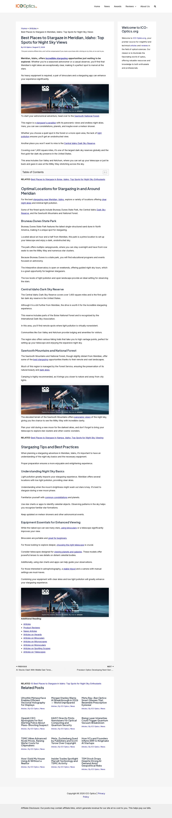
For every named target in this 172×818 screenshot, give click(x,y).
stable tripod (69, 569)
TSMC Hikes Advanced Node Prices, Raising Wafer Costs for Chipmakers (34, 742)
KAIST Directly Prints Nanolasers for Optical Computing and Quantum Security (64, 721)
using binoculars (69, 528)
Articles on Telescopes (34, 652)
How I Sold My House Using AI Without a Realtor (33, 761)
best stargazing (40, 359)
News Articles (30, 631)
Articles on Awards (32, 634)
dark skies (44, 370)
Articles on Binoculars (33, 638)
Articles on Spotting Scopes (36, 648)
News (42, 709)
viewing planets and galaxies (68, 552)
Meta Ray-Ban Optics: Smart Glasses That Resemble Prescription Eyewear (94, 701)
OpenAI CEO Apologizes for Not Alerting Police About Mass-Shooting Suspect (34, 721)
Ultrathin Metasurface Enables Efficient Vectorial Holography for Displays (33, 701)
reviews (144, 45)
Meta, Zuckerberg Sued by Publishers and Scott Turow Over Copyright (64, 740)
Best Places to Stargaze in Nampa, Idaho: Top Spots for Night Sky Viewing (67, 437)
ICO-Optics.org (139, 38)
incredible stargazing (57, 58)
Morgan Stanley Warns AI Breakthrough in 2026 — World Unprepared (64, 700)
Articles (27, 624)
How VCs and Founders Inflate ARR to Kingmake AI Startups (95, 740)
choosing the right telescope (70, 545)
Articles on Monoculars (34, 645)
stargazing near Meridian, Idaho (48, 199)
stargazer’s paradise (46, 123)
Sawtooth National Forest (86, 116)
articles (133, 45)
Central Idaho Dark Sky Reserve (79, 143)
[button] (135, 6)
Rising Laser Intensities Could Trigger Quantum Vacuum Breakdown (95, 720)
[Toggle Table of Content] (103, 172)
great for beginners (57, 538)
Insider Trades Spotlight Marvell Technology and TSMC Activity (64, 761)
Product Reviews (31, 627)
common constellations (56, 497)
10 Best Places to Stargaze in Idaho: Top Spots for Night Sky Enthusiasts (66, 683)
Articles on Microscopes (35, 641)
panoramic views (82, 417)
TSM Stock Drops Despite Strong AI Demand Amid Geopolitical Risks (92, 762)
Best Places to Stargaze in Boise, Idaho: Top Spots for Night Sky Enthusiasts (68, 179)
